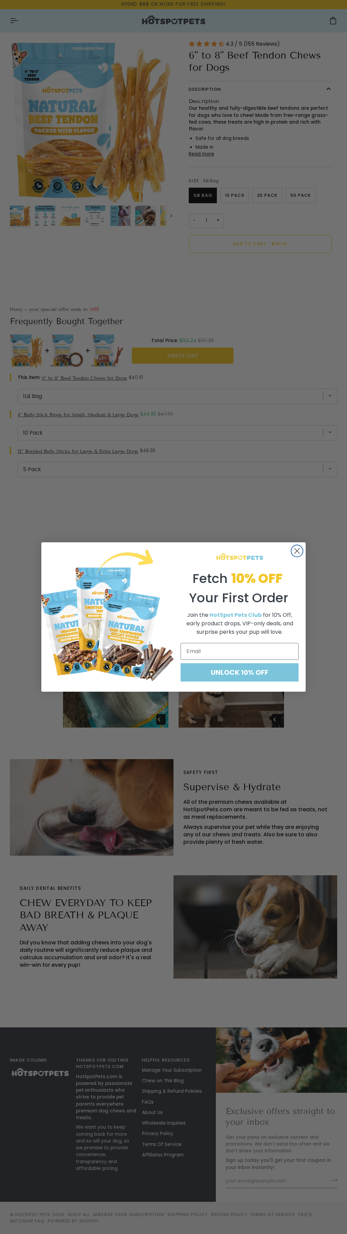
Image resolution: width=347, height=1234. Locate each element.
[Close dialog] (297, 551)
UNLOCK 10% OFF (239, 672)
